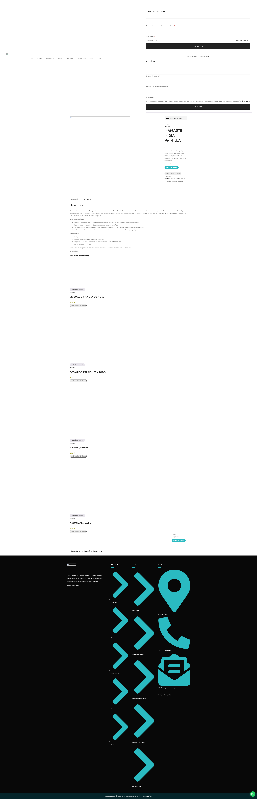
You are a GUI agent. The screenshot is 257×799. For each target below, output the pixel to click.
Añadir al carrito (171, 168)
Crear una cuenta (204, 56)
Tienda (49, 58)
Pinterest (182, 179)
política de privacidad (243, 101)
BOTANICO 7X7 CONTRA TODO (88, 372)
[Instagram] (164, 694)
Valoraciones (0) (86, 199)
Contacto (92, 58)
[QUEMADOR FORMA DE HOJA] (100, 274)
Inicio (31, 58)
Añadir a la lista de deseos (173, 173)
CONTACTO (163, 564)
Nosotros (39, 58)
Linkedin (177, 179)
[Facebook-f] (160, 694)
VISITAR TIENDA (73, 586)
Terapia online (81, 58)
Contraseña (150, 36)
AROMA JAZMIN (79, 447)
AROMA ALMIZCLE (80, 523)
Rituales (60, 58)
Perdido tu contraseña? (243, 41)
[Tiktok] (169, 694)
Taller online (69, 58)
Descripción (74, 199)
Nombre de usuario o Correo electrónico (160, 26)
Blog (100, 58)
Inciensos (173, 118)
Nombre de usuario (153, 76)
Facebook (168, 179)
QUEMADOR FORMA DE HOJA (87, 296)
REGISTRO (198, 106)
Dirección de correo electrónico (157, 87)
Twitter (173, 179)
